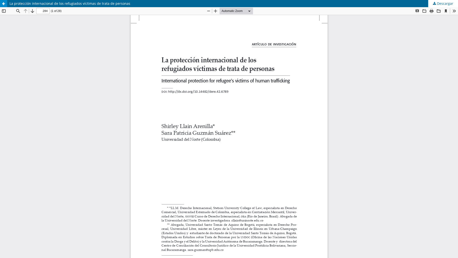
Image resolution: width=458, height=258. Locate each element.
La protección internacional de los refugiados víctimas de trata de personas (70, 3)
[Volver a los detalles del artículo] (3, 3)
